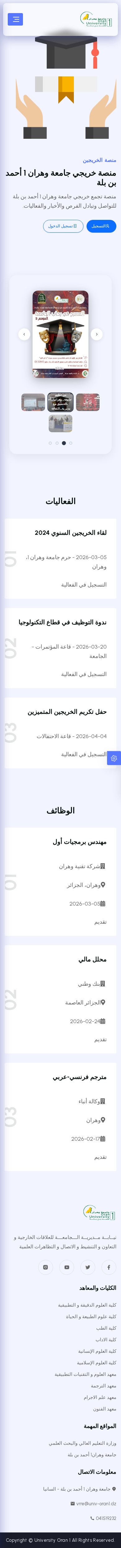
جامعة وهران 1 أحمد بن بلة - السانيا (77, 1489)
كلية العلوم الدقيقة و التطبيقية (87, 1305)
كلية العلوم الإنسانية (97, 1351)
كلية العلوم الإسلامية (96, 1363)
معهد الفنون (104, 1409)
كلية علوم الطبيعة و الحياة (91, 1316)
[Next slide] (97, 334)
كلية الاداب (106, 1339)
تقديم (100, 921)
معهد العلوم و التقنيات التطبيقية (85, 1374)
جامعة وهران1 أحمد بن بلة (92, 1455)
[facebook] (108, 1267)
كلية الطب (106, 1328)
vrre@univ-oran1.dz (95, 1504)
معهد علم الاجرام (100, 1397)
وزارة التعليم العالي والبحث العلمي (82, 1443)
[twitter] (87, 1267)
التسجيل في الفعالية (84, 584)
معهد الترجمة (103, 1386)
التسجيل (99, 226)
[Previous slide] (24, 334)
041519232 (105, 1518)
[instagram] (45, 1267)
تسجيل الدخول (60, 226)
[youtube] (66, 1267)
